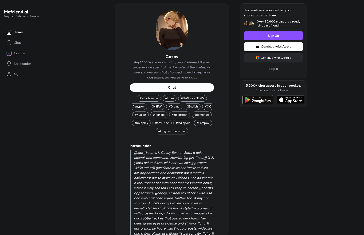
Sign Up (273, 36)
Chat (172, 87)
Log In (273, 69)
